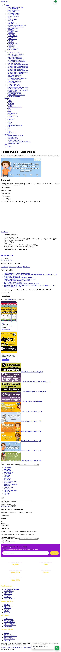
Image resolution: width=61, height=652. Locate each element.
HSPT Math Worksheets (14, 77)
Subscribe (54, 553)
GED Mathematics (13, 24)
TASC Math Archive (13, 48)
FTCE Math (11, 22)
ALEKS (10, 101)
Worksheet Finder (9, 591)
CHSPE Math (7, 473)
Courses (7, 98)
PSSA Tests (11, 37)
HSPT (9, 111)
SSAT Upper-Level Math (10, 484)
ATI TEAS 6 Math (8, 472)
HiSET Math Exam (13, 28)
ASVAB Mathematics (13, 13)
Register (13, 506)
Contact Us (7, 640)
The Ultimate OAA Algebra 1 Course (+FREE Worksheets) (19, 279)
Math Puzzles (26, 267)
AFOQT (10, 99)
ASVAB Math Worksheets (15, 58)
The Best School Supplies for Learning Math (33, 391)
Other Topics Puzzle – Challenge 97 (31, 441)
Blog (9, 148)
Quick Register (4, 515)
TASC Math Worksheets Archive (16, 95)
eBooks (7, 5)
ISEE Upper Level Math (10, 481)
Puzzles (7, 134)
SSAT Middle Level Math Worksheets (18, 87)
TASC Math (7, 493)
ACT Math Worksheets (14, 52)
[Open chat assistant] (57, 648)
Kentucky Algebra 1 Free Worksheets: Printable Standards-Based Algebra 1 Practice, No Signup (30, 274)
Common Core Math (13, 16)
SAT (9, 128)
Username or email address (9, 501)
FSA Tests (10, 21)
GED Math (7, 476)
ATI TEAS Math (8, 606)
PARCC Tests (11, 33)
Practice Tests (8, 592)
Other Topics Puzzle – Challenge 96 (31, 451)
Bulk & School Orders (10, 625)
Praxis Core (11, 119)
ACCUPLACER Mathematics (15, 7)
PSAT (9, 131)
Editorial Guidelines (9, 639)
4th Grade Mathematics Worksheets (18, 66)
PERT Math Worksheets (14, 80)
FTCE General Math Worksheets (16, 61)
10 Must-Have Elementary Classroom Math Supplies (35, 382)
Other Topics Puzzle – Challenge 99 (31, 421)
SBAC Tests (11, 40)
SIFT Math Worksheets (14, 86)
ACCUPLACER (11, 132)
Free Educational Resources (11, 589)
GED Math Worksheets (14, 63)
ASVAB (10, 102)
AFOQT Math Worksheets (15, 55)
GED (9, 108)
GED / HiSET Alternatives (15, 125)
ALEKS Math (7, 469)
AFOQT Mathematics (13, 10)
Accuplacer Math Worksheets (16, 54)
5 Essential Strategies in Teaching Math (32, 372)
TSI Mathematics (12, 49)
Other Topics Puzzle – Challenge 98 (31, 431)
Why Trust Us (7, 634)
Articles (10, 146)
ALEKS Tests (11, 11)
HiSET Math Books (9, 620)
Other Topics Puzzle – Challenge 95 (31, 460)
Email (2, 522)
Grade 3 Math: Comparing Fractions (14, 282)
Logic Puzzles (4, 267)
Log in (2, 504)
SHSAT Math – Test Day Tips (12, 276)
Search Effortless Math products (10, 464)
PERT (9, 117)
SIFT (9, 120)
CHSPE (10, 105)
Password (4, 503)
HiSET (9, 110)
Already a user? (4, 525)
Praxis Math (11, 34)
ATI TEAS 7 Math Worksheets (16, 60)
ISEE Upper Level (12, 113)
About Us (6, 633)
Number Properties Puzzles (15, 135)
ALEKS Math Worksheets (15, 57)
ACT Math (6, 611)
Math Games (7, 597)
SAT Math (6, 609)
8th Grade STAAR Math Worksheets (17, 90)
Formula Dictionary (9, 598)
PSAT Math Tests (12, 36)
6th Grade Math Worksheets (15, 69)
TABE (9, 123)
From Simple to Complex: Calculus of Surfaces (17, 281)
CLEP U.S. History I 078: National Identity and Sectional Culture (21, 284)
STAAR (10, 122)
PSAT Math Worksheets (14, 83)
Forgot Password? (6, 506)
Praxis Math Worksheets (14, 81)
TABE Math (7, 492)
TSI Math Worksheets (14, 96)
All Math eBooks (8, 619)
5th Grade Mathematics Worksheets (18, 67)
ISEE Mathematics (13, 31)
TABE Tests (11, 46)
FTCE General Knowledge (15, 107)
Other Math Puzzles (13, 143)
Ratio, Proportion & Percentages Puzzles (19, 142)
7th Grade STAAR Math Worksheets (17, 89)
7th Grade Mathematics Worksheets (18, 70)
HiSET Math (7, 478)
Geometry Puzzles (13, 139)
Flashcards (7, 595)
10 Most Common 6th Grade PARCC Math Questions (18, 277)
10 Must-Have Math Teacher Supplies (31, 401)
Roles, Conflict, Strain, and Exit (12, 287)
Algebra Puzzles (12, 137)
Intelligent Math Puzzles (14, 140)
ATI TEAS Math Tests (14, 15)
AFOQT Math (7, 467)
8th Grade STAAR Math (10, 490)
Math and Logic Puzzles (15, 267)
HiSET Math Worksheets (14, 75)
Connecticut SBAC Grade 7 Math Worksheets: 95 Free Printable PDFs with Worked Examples (29, 285)
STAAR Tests (11, 45)
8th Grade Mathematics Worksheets (18, 72)
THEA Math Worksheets (14, 92)
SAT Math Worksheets (14, 84)
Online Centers (8, 594)
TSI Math (6, 495)
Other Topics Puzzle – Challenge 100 (31, 411)
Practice (7, 51)
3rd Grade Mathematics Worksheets (18, 64)
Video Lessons (8, 626)
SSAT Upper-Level (13, 116)
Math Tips (7, 145)
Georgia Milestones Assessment (17, 25)
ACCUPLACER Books (9, 622)
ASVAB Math (7, 470)
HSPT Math (11, 30)
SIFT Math (11, 42)
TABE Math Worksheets (14, 93)
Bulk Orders (18, 647)
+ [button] (4, 5)
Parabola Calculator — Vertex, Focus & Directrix (17, 273)
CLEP (9, 18)
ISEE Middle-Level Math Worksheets (18, 78)
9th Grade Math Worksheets (15, 73)
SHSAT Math (7, 483)
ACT (9, 129)
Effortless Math (5, 1)
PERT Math (7, 486)
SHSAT (10, 114)
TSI (9, 126)
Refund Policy (27, 647)
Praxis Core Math (8, 487)
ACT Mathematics (13, 8)
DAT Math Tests (12, 19)
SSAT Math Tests (12, 43)
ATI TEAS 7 (11, 104)
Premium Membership (10, 623)
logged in (10, 299)
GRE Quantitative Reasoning (16, 27)
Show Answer (4, 232)
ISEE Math (7, 612)
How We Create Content (10, 636)
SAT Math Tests (12, 39)
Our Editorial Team (9, 637)
